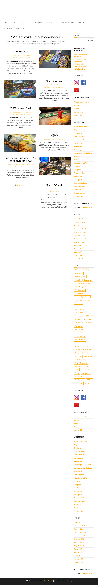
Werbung (78, 376)
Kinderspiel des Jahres (83, 153)
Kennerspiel (78, 146)
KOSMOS (89, 316)
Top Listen (37, 23)
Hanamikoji (20, 51)
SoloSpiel (78, 356)
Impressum (20, 28)
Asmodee (78, 280)
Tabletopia (88, 366)
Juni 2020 (78, 249)
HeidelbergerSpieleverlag (83, 301)
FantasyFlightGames (82, 297)
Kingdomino (78, 112)
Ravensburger (80, 339)
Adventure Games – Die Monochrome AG (21, 159)
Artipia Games (80, 277)
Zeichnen (78, 383)
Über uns (81, 23)
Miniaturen (79, 323)
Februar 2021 (79, 222)
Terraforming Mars (81, 102)
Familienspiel (79, 140)
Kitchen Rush (87, 208)
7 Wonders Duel (20, 108)
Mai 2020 (78, 252)
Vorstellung (86, 373)
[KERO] (20, 143)
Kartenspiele (27, 55)
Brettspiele (27, 112)
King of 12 (78, 115)
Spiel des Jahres (80, 54)
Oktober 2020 (80, 235)
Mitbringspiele (79, 69)
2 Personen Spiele (15, 55)
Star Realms (54, 81)
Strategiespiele (79, 193)
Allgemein (78, 130)
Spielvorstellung (24, 57)
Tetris (77, 373)
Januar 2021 (79, 226)
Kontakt (8, 28)
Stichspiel (77, 190)
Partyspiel (78, 170)
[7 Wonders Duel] (55, 116)
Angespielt (78, 273)
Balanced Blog (66, 581)
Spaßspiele (78, 180)
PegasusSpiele (80, 333)
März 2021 (78, 219)
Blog (6, 23)
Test (76, 370)
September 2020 (81, 239)
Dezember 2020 (80, 229)
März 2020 (78, 259)
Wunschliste (68, 23)
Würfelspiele (79, 64)
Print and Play (79, 173)
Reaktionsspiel (80, 343)
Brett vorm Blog (48, 7)
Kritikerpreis (79, 160)
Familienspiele (80, 293)
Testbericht (84, 370)
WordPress (48, 581)
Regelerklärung (80, 346)
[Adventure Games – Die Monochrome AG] (55, 165)
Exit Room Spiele (80, 67)
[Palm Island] (20, 185)
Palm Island (54, 185)
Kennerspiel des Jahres (83, 150)
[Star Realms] (20, 88)
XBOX (89, 380)
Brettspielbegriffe (20, 23)
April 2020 (78, 255)
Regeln (77, 349)
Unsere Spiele (52, 23)
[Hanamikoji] (55, 59)
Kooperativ (29, 164)
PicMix (76, 109)
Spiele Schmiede (81, 363)
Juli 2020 (78, 245)
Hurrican (78, 306)
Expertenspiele (79, 136)
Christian (14, 61)
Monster (89, 323)
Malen (89, 319)
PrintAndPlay (80, 336)
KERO (54, 135)
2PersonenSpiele (81, 270)
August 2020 (79, 242)
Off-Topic (77, 166)
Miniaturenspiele (80, 163)
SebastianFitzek (80, 353)
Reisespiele (14, 57)
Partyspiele (79, 329)
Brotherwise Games (82, 283)
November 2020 (80, 232)
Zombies (88, 383)
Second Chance (80, 105)
